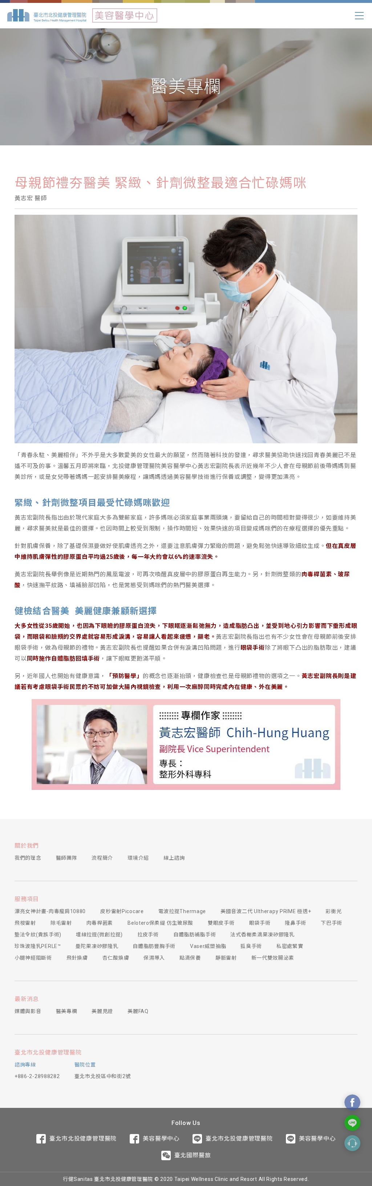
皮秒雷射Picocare (121, 911)
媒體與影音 (28, 1011)
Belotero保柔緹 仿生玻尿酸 (160, 923)
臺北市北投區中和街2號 (102, 1076)
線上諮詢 (174, 858)
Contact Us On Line (352, 1123)
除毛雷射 (61, 923)
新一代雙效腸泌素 (272, 958)
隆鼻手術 (295, 923)
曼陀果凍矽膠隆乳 (97, 946)
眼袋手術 (260, 923)
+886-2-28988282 (37, 1076)
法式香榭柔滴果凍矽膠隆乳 (262, 934)
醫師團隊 (66, 858)
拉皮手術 (148, 934)
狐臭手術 (251, 946)
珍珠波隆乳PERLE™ (38, 946)
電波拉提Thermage (182, 911)
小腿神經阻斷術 (33, 958)
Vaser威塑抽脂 (208, 946)
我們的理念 (28, 858)
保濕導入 (154, 958)
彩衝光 (333, 911)
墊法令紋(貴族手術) (38, 934)
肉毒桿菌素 (99, 923)
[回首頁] (46, 15)
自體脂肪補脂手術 (194, 934)
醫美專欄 (66, 1011)
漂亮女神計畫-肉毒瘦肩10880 (50, 911)
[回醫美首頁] (124, 15)
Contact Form (352, 1143)
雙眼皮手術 (221, 923)
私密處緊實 (289, 946)
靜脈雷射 (226, 958)
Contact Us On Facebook (352, 1102)
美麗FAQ (138, 1011)
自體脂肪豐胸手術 (154, 946)
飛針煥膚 (77, 958)
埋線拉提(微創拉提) (99, 934)
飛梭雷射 (25, 923)
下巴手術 (331, 923)
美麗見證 (102, 1011)
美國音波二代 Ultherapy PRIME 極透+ (266, 911)
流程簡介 (102, 858)
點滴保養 (190, 958)
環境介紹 (138, 858)
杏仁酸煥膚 (115, 958)
